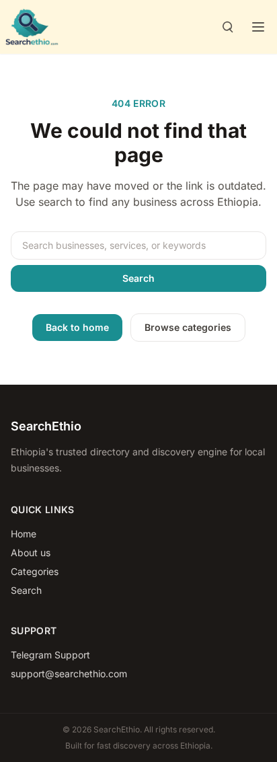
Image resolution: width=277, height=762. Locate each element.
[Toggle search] (227, 27)
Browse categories (188, 327)
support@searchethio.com (69, 673)
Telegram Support (50, 654)
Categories (34, 571)
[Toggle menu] (258, 26)
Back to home (77, 327)
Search (138, 278)
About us (30, 552)
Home (23, 533)
